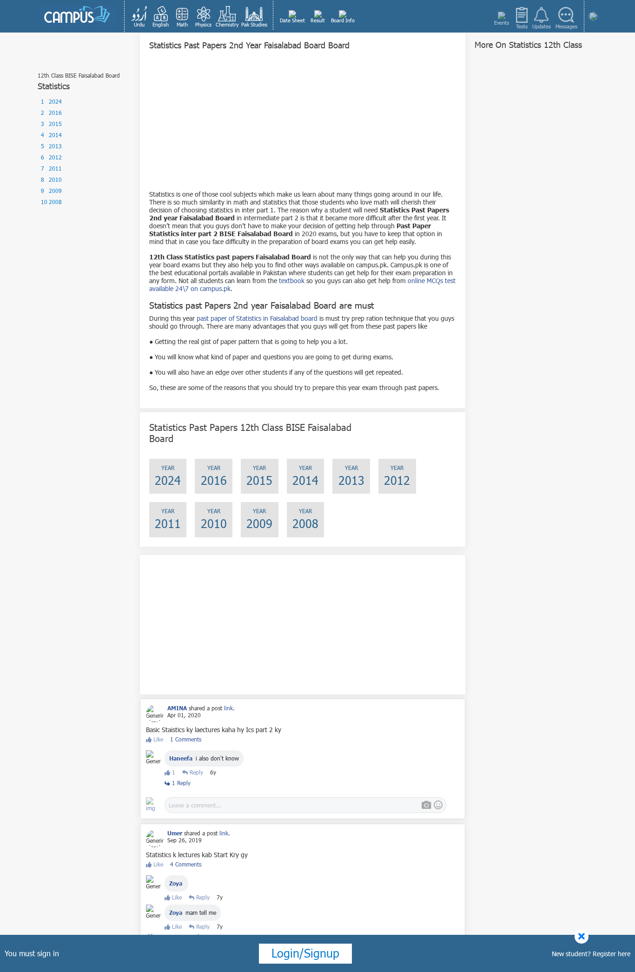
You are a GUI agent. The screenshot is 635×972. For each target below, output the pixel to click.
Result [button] (318, 20)
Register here (611, 954)
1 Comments (185, 739)
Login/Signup (305, 953)
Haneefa (180, 758)
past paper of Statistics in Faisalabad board (257, 318)
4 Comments (185, 864)
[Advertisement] (302, 125)
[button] (139, 16)
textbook (291, 280)
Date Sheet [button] (292, 20)
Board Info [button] (343, 20)
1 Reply (180, 783)
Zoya (175, 883)
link (228, 708)
